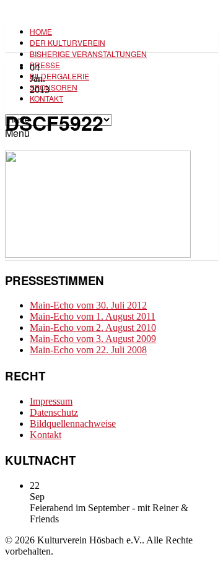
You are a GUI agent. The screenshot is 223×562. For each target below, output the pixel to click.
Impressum (51, 401)
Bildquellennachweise (73, 423)
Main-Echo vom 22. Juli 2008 (88, 350)
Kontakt (46, 98)
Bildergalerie (59, 76)
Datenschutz (54, 412)
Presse (45, 64)
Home (41, 31)
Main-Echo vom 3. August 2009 (93, 338)
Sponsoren (53, 87)
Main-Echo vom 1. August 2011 (92, 316)
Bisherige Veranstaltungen (88, 53)
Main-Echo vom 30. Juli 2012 (88, 305)
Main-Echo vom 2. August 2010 (93, 327)
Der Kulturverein (67, 42)
